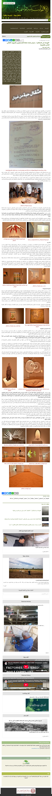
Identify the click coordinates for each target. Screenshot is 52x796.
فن (44, 498)
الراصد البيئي (29, 28)
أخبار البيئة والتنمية (14, 28)
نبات (29, 498)
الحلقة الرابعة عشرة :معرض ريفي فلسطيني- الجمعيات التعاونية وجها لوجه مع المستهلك (22, 519)
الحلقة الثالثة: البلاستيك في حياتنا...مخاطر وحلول (39, 697)
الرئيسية (46, 28)
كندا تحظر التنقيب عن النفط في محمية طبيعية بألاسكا (30, 36)
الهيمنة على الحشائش (18, 498)
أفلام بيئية (31, 31)
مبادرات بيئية (26, 556)
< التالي (43, 551)
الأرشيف (25, 31)
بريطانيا (32, 498)
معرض (25, 498)
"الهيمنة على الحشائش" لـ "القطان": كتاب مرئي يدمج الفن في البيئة (27, 510)
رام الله (11, 498)
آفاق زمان (26, 715)
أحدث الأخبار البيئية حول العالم (26, 531)
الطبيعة (47, 498)
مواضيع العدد (42, 40)
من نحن (41, 28)
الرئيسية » (47, 40)
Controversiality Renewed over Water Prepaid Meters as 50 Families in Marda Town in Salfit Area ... (24, 625)
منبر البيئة (36, 28)
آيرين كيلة (44, 47)
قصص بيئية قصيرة (44, 31)
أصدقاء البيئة (22, 28)
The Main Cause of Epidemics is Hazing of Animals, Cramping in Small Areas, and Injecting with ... (24, 605)
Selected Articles (26, 601)
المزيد (5, 586)
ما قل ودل (37, 31)
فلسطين (41, 498)
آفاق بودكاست (26, 693)
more (47, 652)
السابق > (47, 551)
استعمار (36, 498)
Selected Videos (26, 675)
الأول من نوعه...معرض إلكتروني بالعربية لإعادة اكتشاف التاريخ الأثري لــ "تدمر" (25, 524)
